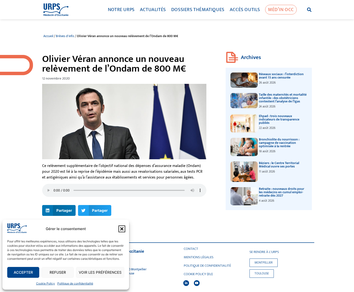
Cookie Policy (45, 283)
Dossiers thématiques (197, 10)
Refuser (58, 272)
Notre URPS (121, 10)
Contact (191, 248)
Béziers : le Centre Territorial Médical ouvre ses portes (279, 164)
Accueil (48, 36)
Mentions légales (198, 257)
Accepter (23, 272)
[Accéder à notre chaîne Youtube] (197, 283)
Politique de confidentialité (75, 283)
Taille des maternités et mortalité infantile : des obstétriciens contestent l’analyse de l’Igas (283, 98)
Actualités (153, 10)
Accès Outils (245, 10)
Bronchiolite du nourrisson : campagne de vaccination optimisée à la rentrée (279, 143)
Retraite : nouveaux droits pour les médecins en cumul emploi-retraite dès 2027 (281, 192)
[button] (121, 228)
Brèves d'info (65, 36)
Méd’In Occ (281, 10)
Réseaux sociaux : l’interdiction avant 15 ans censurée (281, 75)
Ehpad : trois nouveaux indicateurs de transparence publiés (279, 119)
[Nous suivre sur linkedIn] (186, 283)
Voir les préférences (100, 272)
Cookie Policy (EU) (198, 274)
